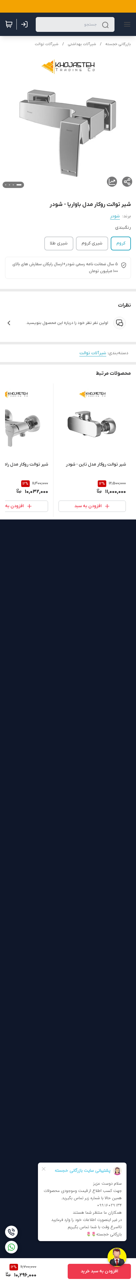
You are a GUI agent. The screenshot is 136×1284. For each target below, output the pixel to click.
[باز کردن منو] (126, 24)
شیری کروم (92, 243)
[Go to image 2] (13, 184)
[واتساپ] (11, 1247)
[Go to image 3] (9, 184)
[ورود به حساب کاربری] (26, 24)
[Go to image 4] (5, 184)
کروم (120, 243)
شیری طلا (59, 243)
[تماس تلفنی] (11, 1232)
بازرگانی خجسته (118, 44)
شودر (115, 216)
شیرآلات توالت (47, 44)
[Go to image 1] (19, 184)
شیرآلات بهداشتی (82, 44)
